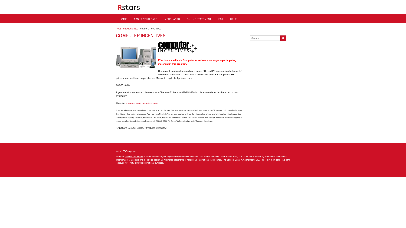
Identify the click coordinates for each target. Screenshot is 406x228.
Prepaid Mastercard (134, 156)
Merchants (172, 19)
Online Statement (199, 19)
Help (233, 19)
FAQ (220, 19)
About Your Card (145, 19)
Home (123, 19)
